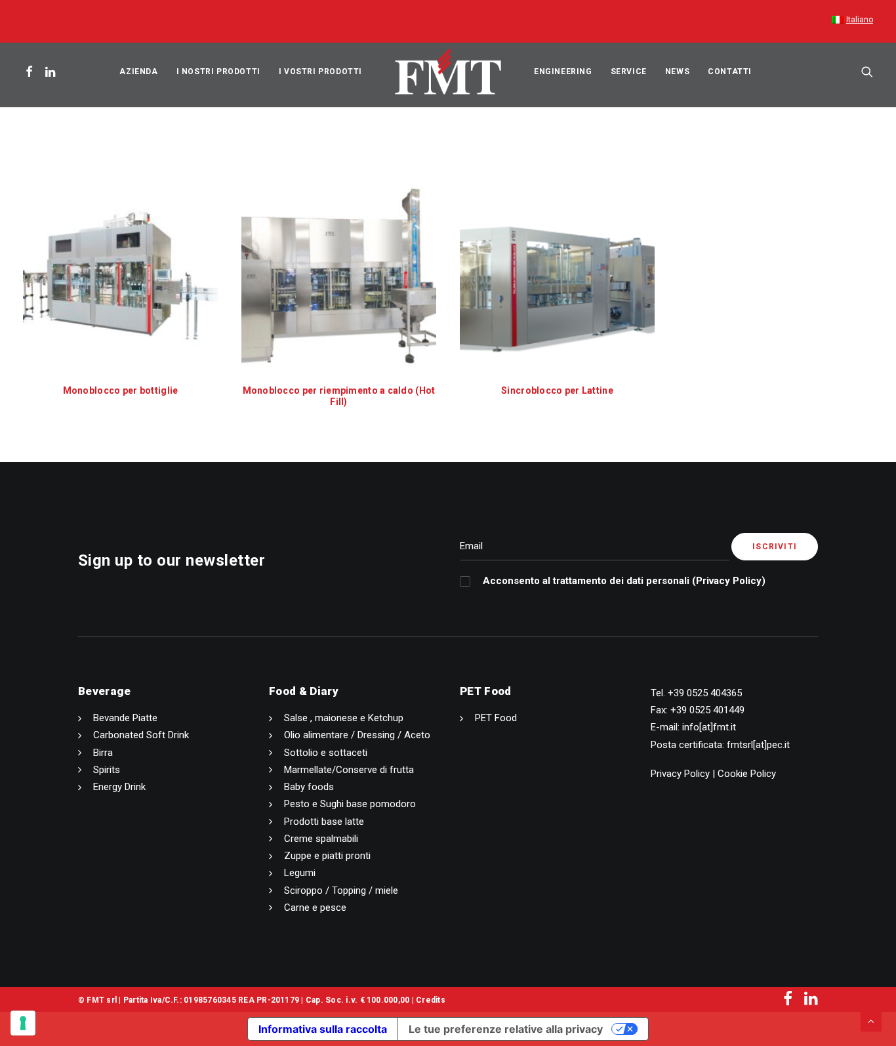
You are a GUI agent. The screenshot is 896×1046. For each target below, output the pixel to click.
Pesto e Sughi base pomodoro (350, 804)
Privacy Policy (729, 581)
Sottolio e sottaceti (325, 753)
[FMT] (448, 71)
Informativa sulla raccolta (322, 1029)
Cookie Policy (747, 774)
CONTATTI (730, 71)
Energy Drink (119, 787)
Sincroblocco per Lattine (557, 390)
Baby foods (309, 787)
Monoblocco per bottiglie (120, 390)
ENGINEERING (563, 71)
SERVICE (629, 71)
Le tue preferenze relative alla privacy (506, 1029)
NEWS (677, 71)
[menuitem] (852, 21)
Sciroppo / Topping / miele (341, 890)
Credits (430, 1000)
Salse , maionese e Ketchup (343, 718)
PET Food (496, 718)
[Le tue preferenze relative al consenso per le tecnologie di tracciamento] (22, 1023)
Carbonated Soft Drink (141, 735)
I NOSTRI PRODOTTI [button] (218, 71)
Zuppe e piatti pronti (327, 856)
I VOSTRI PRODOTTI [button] (320, 71)
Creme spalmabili (321, 839)
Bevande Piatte (125, 718)
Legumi (300, 873)
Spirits (106, 770)
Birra (103, 753)
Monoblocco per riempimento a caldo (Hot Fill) (339, 396)
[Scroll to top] (871, 1020)
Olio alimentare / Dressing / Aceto (357, 735)
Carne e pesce (315, 907)
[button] (31, 71)
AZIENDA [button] (138, 71)
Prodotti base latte (324, 821)
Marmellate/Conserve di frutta (349, 770)
